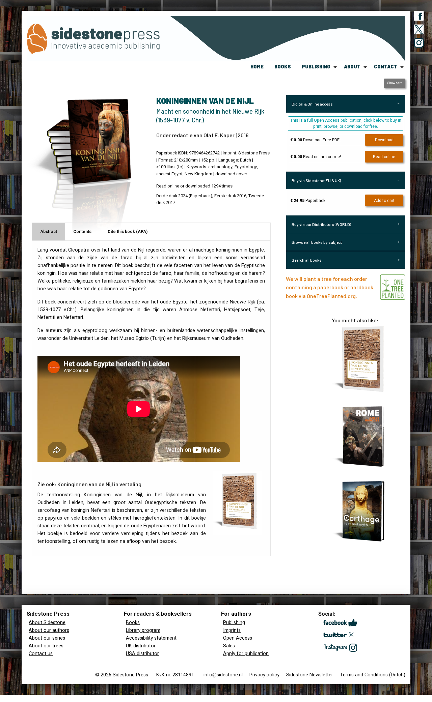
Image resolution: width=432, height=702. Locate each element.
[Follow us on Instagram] (419, 44)
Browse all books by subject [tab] (317, 242)
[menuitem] (257, 67)
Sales (229, 645)
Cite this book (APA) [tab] (127, 232)
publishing (316, 66)
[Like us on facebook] (419, 17)
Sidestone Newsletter (309, 674)
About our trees (46, 645)
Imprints (232, 630)
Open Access (237, 638)
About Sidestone (47, 622)
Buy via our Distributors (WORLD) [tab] (321, 224)
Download (384, 140)
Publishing (234, 622)
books (282, 66)
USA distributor (142, 653)
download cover (231, 174)
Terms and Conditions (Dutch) (372, 674)
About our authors (49, 630)
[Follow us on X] (419, 31)
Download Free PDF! (315, 140)
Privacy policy (264, 674)
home (257, 66)
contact (385, 66)
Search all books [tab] (307, 260)
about (352, 66)
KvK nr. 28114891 (175, 674)
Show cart (394, 83)
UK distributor (141, 645)
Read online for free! (315, 157)
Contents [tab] (82, 232)
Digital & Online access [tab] (312, 103)
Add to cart (384, 201)
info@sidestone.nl (223, 674)
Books (133, 622)
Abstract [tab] (48, 232)
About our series (47, 638)
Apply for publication (246, 653)
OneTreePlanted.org (331, 296)
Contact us (41, 653)
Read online (384, 157)
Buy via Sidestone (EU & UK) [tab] (316, 180)
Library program (143, 630)
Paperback (307, 201)
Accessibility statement (151, 638)
